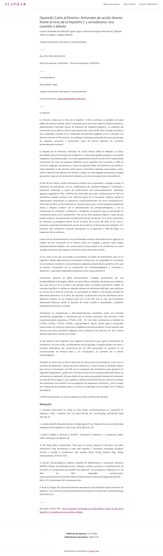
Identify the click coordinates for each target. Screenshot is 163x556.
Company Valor (93, 551)
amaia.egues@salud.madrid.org (71, 98)
